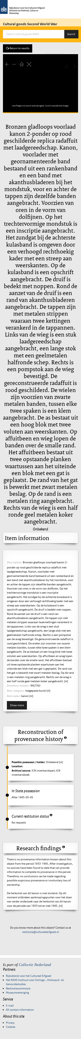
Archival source (21, 770)
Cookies (10, 1027)
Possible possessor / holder (28, 762)
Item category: (16, 690)
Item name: (14, 696)
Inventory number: (18, 685)
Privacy (10, 1022)
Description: (14, 562)
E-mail (10, 1005)
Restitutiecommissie (18, 988)
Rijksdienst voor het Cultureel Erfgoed (28, 976)
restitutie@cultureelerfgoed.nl (40, 932)
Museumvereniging (17, 992)
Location (17, 766)
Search (71, 34)
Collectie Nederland (35, 964)
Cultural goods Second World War (30, 24)
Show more (17, 705)
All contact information (20, 1009)
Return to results (19, 48)
